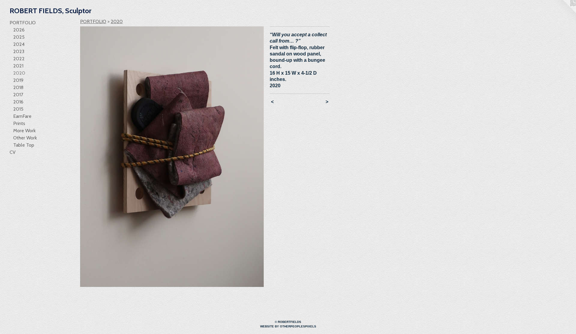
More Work (24, 130)
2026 (19, 30)
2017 (18, 94)
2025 (19, 37)
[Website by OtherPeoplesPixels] (564, 12)
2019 (18, 80)
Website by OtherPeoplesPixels (288, 326)
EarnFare (22, 116)
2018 (18, 87)
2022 (19, 58)
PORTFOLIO (23, 22)
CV (13, 152)
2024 (19, 44)
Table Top (23, 145)
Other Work (25, 138)
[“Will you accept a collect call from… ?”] (172, 156)
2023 (18, 51)
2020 (19, 73)
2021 (18, 66)
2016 (18, 102)
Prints (19, 123)
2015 (18, 109)
